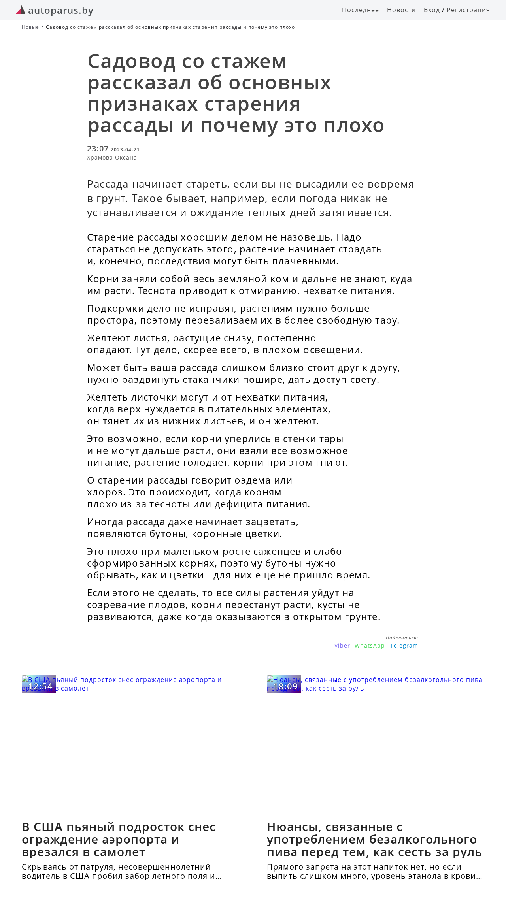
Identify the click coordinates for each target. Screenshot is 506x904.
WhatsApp (370, 645)
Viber (342, 645)
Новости (401, 10)
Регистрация (468, 10)
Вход (432, 10)
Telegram (404, 645)
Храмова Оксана (112, 157)
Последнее (360, 10)
